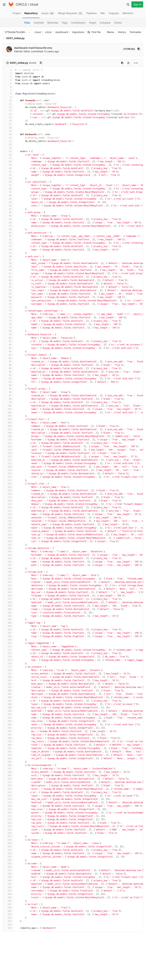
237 (9, 870)
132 (9, 514)
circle (48, 32)
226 (9, 833)
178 (9, 670)
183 (9, 687)
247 (9, 904)
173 (9, 653)
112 (9, 446)
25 (10, 151)
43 (10, 212)
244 (9, 894)
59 (10, 266)
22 (10, 141)
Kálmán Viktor (22, 51)
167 (9, 633)
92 (10, 378)
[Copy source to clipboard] (122, 63)
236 (9, 867)
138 (9, 534)
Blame (110, 32)
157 (9, 599)
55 (10, 253)
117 (9, 463)
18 (10, 127)
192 (9, 717)
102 (9, 412)
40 (10, 202)
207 (9, 768)
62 (10, 277)
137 (9, 531)
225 (9, 829)
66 (10, 290)
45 (10, 219)
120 (9, 473)
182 (9, 684)
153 (9, 585)
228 (9, 840)
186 (9, 697)
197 (9, 734)
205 (9, 762)
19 (10, 131)
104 (9, 419)
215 (9, 795)
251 (9, 918)
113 (9, 450)
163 (9, 619)
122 (9, 480)
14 (10, 114)
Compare (105, 22)
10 (10, 100)
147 (9, 565)
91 (10, 375)
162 (9, 616)
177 (9, 667)
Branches (52, 22)
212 (9, 785)
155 (9, 592)
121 (9, 477)
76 (10, 324)
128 (9, 500)
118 (9, 467)
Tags (64, 22)
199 (9, 741)
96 (10, 392)
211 (9, 782)
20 (10, 134)
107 (9, 429)
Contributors (78, 22)
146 (9, 561)
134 (9, 521)
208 (9, 772)
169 (9, 639)
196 (9, 731)
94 (10, 385)
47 (10, 226)
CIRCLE (21, 4)
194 (9, 724)
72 (10, 311)
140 (9, 541)
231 (9, 850)
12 (10, 107)
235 (9, 863)
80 (10, 338)
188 (9, 704)
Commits (39, 22)
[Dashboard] (11, 5)
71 (10, 307)
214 (9, 792)
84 (10, 351)
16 (10, 121)
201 (9, 748)
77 (10, 327)
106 (9, 426)
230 (9, 846)
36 (10, 188)
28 (10, 161)
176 (9, 663)
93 (10, 382)
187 (9, 701)
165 (9, 626)
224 (9, 826)
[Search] (128, 4)
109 (9, 436)
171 (9, 646)
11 (10, 104)
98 (10, 399)
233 (9, 857)
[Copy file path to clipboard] (41, 63)
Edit (136, 62)
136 (9, 528)
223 (9, 823)
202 (9, 751)
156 (9, 595)
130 (9, 507)
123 (9, 483)
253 (9, 924)
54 (10, 249)
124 (9, 487)
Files (27, 22)
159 (9, 606)
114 (9, 453)
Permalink (135, 32)
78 (10, 331)
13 (10, 110)
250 (9, 914)
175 (9, 660)
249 (9, 911)
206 (9, 765)
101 (9, 409)
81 (10, 341)
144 (9, 555)
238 (9, 874)
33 (10, 178)
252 (9, 921)
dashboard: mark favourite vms (33, 47)
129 (9, 504)
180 (9, 677)
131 (9, 511)
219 (9, 809)
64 (10, 283)
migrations (78, 32)
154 (9, 589)
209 (9, 775)
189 (9, 707)
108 (9, 433)
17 (10, 124)
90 (10, 372)
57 (10, 260)
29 (10, 165)
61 (10, 273)
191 (9, 714)
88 (10, 365)
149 (9, 572)
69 (10, 300)
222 (9, 819)
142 (9, 548)
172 (9, 650)
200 (9, 745)
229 (9, 843)
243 (9, 890)
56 (10, 256)
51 (10, 239)
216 (9, 799)
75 (10, 321)
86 (10, 358)
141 (9, 545)
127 (9, 497)
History (122, 32)
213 (9, 789)
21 (10, 138)
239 (9, 877)
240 (9, 880)
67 (10, 294)
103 (9, 416)
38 (10, 195)
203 (9, 755)
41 (10, 205)
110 (9, 439)
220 (9, 812)
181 (9, 680)
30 (10, 168)
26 (10, 155)
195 (9, 728)
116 (9, 460)
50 (10, 236)
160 (9, 609)
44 (10, 216)
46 (10, 222)
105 (9, 422)
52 (10, 243)
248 (9, 907)
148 (9, 568)
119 (9, 470)
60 (10, 270)
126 (9, 494)
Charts (118, 22)
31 (10, 171)
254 (9, 928)
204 (9, 758)
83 (10, 348)
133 (9, 517)
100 (9, 405)
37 (10, 192)
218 (9, 806)
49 (10, 233)
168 (9, 636)
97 (10, 395)
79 (10, 334)
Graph (92, 22)
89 (10, 368)
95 (10, 389)
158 (9, 602)
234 (9, 860)
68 (10, 297)
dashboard (61, 32)
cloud (34, 4)
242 (9, 887)
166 (9, 629)
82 (10, 344)
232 (9, 853)
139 (9, 538)
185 (9, 694)
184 (9, 690)
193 (9, 721)
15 (10, 117)
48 (10, 229)
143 (9, 551)
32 (10, 175)
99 (10, 402)
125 (9, 490)
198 (9, 738)
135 (9, 524)
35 (10, 185)
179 (9, 673)
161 (9, 612)
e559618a (129, 48)
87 (10, 361)
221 (9, 816)
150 (9, 575)
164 (9, 623)
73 (10, 314)
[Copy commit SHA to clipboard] (139, 49)
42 (10, 209)
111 (9, 443)
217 (9, 802)
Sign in (137, 4)
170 (9, 643)
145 (9, 558)
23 (10, 144)
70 (10, 304)
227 (9, 836)
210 (9, 779)
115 (9, 456)
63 (10, 280)
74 (10, 317)
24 (10, 148)
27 (10, 158)
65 (10, 287)
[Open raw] (128, 63)
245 (9, 897)
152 (9, 582)
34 (10, 182)
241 (9, 884)
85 (10, 355)
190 (9, 711)
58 (10, 263)
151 (9, 578)
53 (10, 246)
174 (9, 656)
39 (10, 199)
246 (9, 901)
